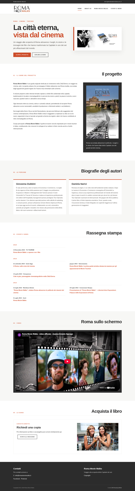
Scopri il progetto (22, 54)
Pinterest (24, 479)
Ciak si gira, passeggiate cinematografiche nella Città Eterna (34, 276)
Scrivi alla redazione (27, 436)
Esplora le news (40, 54)
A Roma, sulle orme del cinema (24, 266)
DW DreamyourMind (116, 487)
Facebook (16, 479)
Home (80, 8)
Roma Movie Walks (101, 8)
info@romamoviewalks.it (113, 1)
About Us (87, 8)
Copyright (87, 475)
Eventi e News (116, 8)
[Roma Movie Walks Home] (26, 8)
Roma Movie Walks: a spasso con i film (26, 252)
